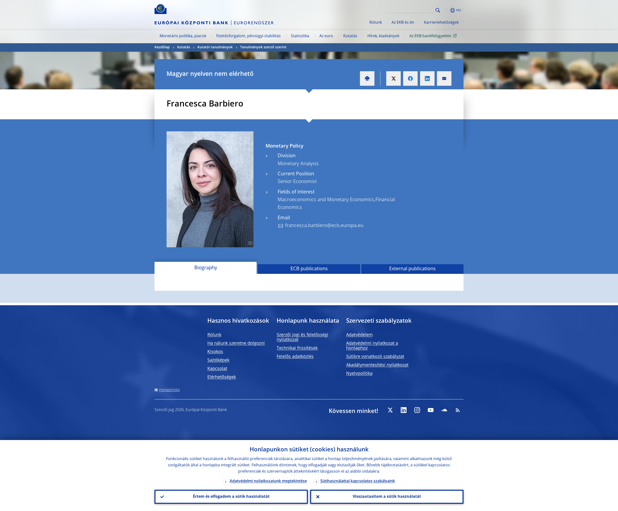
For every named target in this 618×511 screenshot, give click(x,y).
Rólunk (375, 23)
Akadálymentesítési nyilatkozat (377, 365)
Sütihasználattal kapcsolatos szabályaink (357, 481)
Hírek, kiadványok (383, 36)
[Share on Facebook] (410, 78)
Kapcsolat (217, 369)
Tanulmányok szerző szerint (263, 47)
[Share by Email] (444, 78)
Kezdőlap (162, 47)
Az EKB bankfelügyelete (430, 36)
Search (438, 10)
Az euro (326, 36)
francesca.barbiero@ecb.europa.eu (324, 225)
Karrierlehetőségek (441, 23)
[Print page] (367, 78)
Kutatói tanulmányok (215, 47)
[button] (447, 10)
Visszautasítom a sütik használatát (387, 497)
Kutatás (350, 36)
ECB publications (309, 269)
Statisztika (300, 36)
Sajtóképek (218, 360)
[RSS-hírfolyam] (458, 410)
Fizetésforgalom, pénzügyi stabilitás (248, 36)
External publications (412, 269)
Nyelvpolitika (359, 373)
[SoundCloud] (444, 410)
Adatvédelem (359, 335)
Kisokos (215, 352)
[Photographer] (249, 243)
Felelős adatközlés (295, 357)
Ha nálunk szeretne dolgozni (236, 343)
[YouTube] (430, 410)
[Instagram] (417, 410)
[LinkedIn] (403, 410)
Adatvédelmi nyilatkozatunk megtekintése (268, 481)
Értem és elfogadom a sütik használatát (231, 497)
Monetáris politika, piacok (183, 36)
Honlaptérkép (169, 390)
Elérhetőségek (221, 377)
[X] (390, 410)
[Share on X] (393, 78)
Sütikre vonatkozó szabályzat (375, 357)
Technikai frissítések (297, 348)
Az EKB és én (403, 23)
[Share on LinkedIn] (427, 78)
